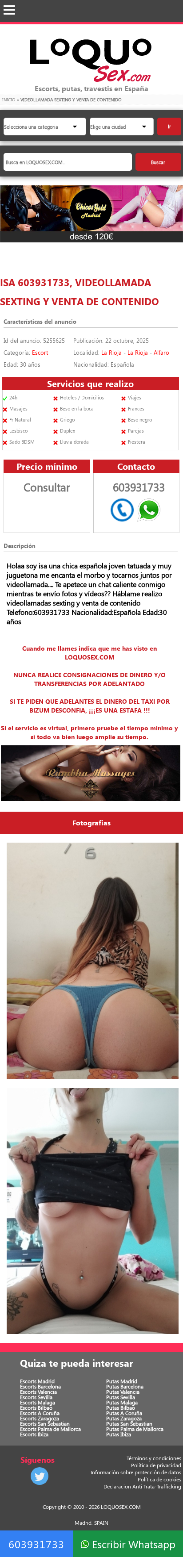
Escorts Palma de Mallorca (50, 1428)
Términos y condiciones (154, 1457)
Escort (40, 352)
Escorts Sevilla (36, 1396)
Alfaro (161, 352)
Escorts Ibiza (34, 1434)
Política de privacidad (156, 1465)
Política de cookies (159, 1479)
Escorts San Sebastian (45, 1423)
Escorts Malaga (37, 1402)
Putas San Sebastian (129, 1423)
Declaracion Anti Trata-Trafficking (142, 1486)
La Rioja (111, 352)
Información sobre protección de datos (136, 1472)
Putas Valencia (122, 1391)
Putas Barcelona (124, 1386)
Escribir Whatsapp (132, 1544)
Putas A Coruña (124, 1412)
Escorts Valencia (38, 1391)
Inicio (9, 99)
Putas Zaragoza (124, 1418)
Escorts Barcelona (40, 1386)
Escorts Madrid (37, 1380)
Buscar (158, 162)
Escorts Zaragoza (39, 1418)
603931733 (36, 1544)
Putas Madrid (121, 1380)
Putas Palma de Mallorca (134, 1428)
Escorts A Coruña (40, 1412)
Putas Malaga (122, 1402)
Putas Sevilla (120, 1396)
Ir (169, 126)
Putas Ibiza (118, 1434)
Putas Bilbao (120, 1407)
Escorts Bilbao (36, 1407)
